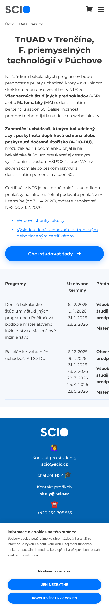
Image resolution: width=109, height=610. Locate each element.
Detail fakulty (31, 24)
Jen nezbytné (54, 585)
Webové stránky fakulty (41, 220)
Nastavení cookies (54, 571)
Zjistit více (30, 555)
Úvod (9, 24)
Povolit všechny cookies (54, 598)
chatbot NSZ (55, 475)
